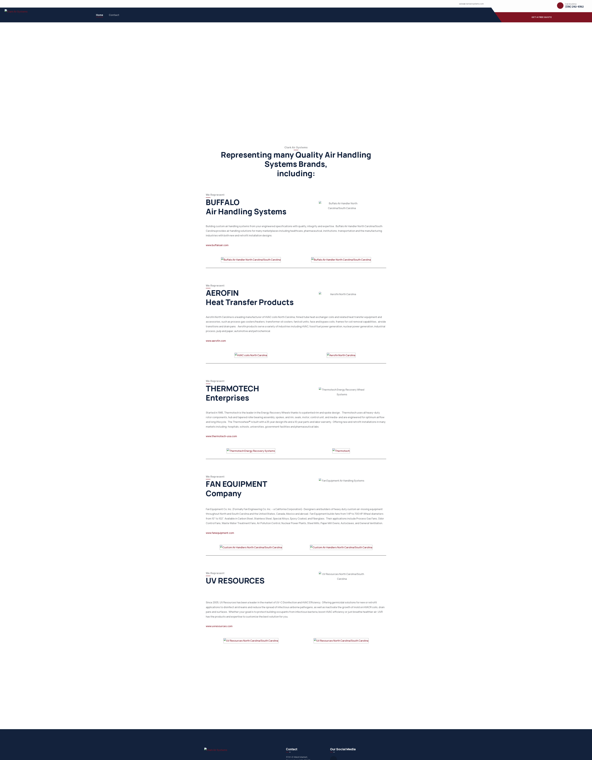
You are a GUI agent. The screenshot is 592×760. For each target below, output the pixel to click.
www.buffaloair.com (217, 245)
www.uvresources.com (219, 626)
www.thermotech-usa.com (221, 436)
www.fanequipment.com (220, 533)
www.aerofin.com (216, 340)
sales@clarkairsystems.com (471, 4)
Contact (114, 15)
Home (99, 15)
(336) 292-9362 (574, 6)
